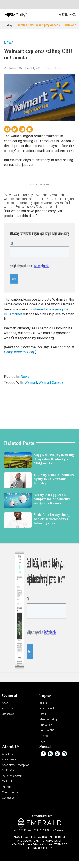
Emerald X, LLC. (33, 830)
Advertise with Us (12, 759)
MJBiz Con (8, 770)
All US (43, 703)
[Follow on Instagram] (64, 753)
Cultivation (46, 725)
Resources (8, 708)
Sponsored (8, 714)
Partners (6, 787)
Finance (44, 736)
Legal (42, 741)
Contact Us (8, 797)
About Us (7, 754)
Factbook (7, 781)
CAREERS (30, 837)
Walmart (31, 382)
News (9, 43)
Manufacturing (48, 719)
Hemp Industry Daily (19, 352)
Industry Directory (12, 776)
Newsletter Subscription (15, 765)
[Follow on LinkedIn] (50, 753)
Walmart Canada (51, 382)
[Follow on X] (57, 753)
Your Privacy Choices (39, 844)
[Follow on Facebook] (43, 753)
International (47, 708)
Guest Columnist (12, 792)
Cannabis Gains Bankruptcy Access (38, 25)
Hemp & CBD (47, 730)
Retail (43, 714)
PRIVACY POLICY (42, 848)
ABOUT (17, 837)
